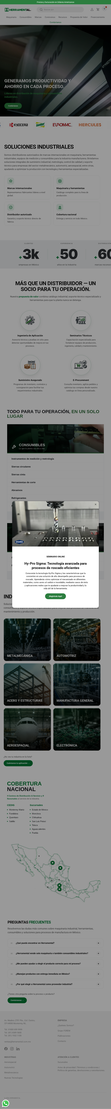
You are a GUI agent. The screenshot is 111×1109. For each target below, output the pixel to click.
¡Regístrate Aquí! (55, 596)
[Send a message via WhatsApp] (5, 1103)
